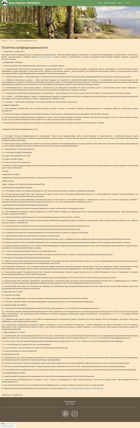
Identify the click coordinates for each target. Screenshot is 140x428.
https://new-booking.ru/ (45, 57)
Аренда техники (110, 3)
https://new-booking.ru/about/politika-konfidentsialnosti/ (83, 388)
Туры (119, 3)
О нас (127, 3)
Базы (100, 3)
